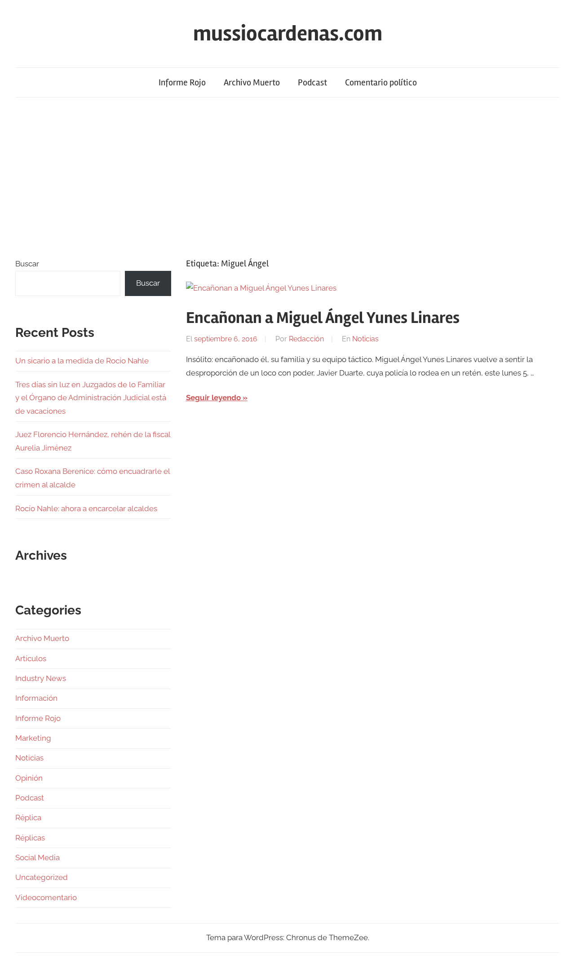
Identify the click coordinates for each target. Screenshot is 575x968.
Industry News (40, 678)
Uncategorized (41, 877)
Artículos (30, 658)
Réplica (28, 817)
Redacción (306, 339)
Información (36, 698)
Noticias (365, 339)
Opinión (29, 778)
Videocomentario (46, 897)
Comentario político (381, 82)
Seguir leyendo (213, 397)
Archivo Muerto (252, 82)
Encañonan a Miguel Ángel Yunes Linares (323, 318)
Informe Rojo (182, 82)
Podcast (312, 82)
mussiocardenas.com (287, 33)
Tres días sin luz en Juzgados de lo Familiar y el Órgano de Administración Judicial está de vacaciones (90, 398)
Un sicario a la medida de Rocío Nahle (82, 360)
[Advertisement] (287, 176)
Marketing (33, 738)
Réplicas (30, 837)
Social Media (37, 857)
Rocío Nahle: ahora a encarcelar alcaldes (86, 508)
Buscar (27, 263)
